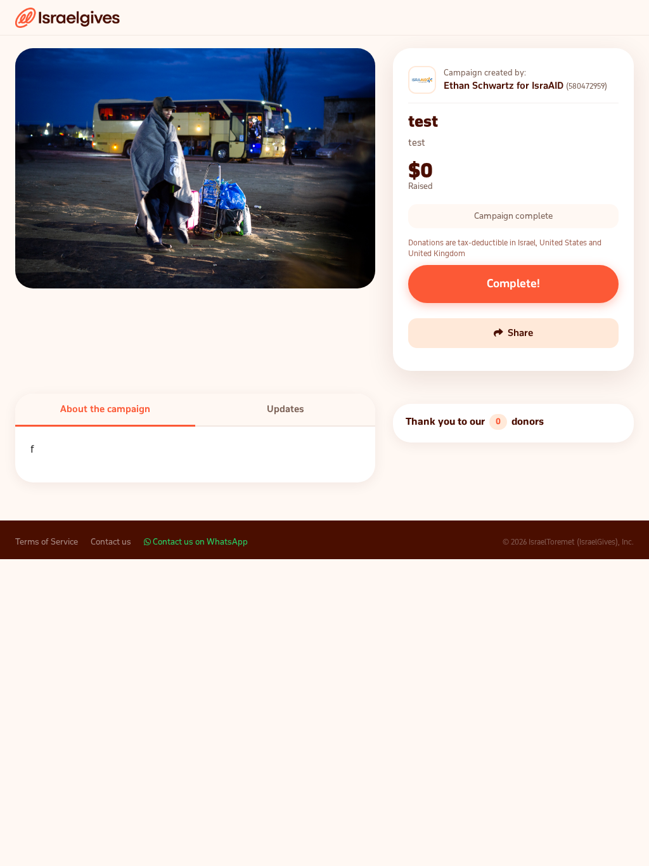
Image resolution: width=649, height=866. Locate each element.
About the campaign (105, 409)
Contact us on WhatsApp (199, 541)
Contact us (111, 541)
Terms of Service (46, 541)
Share (520, 333)
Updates (285, 409)
